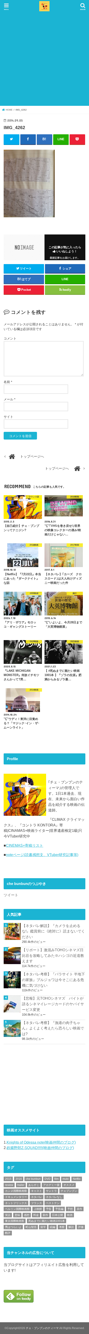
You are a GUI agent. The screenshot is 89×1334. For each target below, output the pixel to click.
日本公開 (57, 1215)
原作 (79, 1209)
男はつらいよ (13, 1227)
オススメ (68, 1185)
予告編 (59, 1209)
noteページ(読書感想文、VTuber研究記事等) (42, 855)
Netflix (77, 1178)
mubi (66, 1178)
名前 (8, 382)
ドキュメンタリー (16, 1197)
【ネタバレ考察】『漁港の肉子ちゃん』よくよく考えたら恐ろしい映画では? (53, 1028)
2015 (8, 1178)
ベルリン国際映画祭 (17, 1209)
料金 (36, 1215)
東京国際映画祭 (14, 1221)
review (9, 1185)
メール (9, 399)
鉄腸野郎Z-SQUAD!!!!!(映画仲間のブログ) (40, 1148)
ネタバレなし (54, 1197)
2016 (19, 1178)
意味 (17, 1215)
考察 (62, 1227)
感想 (26, 1215)
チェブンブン (69, 1190)
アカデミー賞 (51, 1185)
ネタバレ (36, 1197)
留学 (43, 1227)
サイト (8, 417)
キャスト (36, 1190)
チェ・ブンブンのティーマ (42, 1328)
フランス (36, 1203)
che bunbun (33, 1178)
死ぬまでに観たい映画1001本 (46, 1221)
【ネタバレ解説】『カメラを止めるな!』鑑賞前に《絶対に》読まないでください (53, 931)
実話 (7, 1215)
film (56, 1178)
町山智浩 (31, 1227)
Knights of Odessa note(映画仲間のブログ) (41, 1142)
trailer (20, 1185)
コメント (10, 338)
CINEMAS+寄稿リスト (24, 845)
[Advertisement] (44, 58)
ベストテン (53, 1203)
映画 (70, 1215)
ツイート (11, 895)
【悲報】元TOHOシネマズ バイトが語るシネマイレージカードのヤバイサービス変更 (53, 1003)
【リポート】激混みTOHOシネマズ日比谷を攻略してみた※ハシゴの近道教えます (53, 955)
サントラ (51, 1190)
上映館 (38, 1209)
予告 (48, 1209)
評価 (81, 1227)
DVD (47, 1178)
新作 (45, 1215)
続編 (52, 1227)
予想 (70, 1209)
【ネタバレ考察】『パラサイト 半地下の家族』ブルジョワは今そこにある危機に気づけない (53, 979)
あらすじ (33, 1185)
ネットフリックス (16, 1203)
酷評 (7, 1233)
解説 (71, 1227)
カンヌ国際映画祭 (16, 1190)
